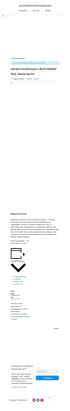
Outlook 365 (18, 281)
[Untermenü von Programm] (29, 10)
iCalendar (17, 279)
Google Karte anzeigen (19, 314)
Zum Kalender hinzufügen (17, 261)
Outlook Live (18, 284)
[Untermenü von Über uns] (42, 10)
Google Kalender (20, 276)
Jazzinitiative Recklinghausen (35, 5)
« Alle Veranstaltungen (18, 58)
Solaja (56, 328)
